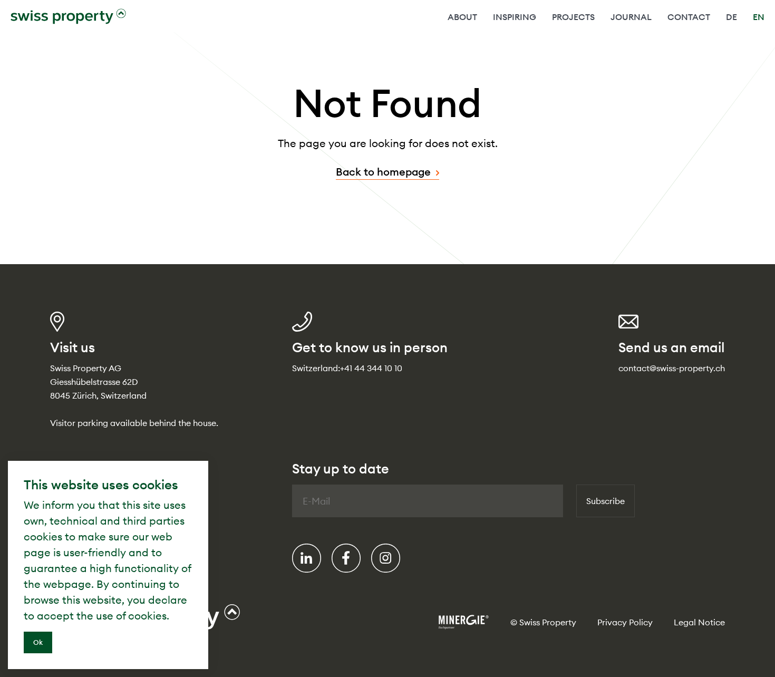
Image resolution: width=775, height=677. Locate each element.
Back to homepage (383, 171)
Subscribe (605, 501)
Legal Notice (699, 622)
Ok (38, 642)
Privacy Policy (625, 622)
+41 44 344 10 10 (371, 368)
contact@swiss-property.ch (671, 368)
